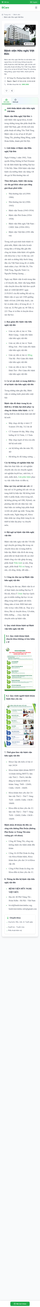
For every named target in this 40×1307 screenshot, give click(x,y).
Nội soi (21, 566)
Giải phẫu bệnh (24, 477)
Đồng (29, 355)
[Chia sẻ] (12, 91)
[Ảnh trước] (7, 35)
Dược (20, 594)
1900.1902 (25, 84)
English (34, 2)
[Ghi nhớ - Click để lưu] (6, 91)
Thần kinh (18, 563)
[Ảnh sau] (33, 35)
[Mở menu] (36, 7)
